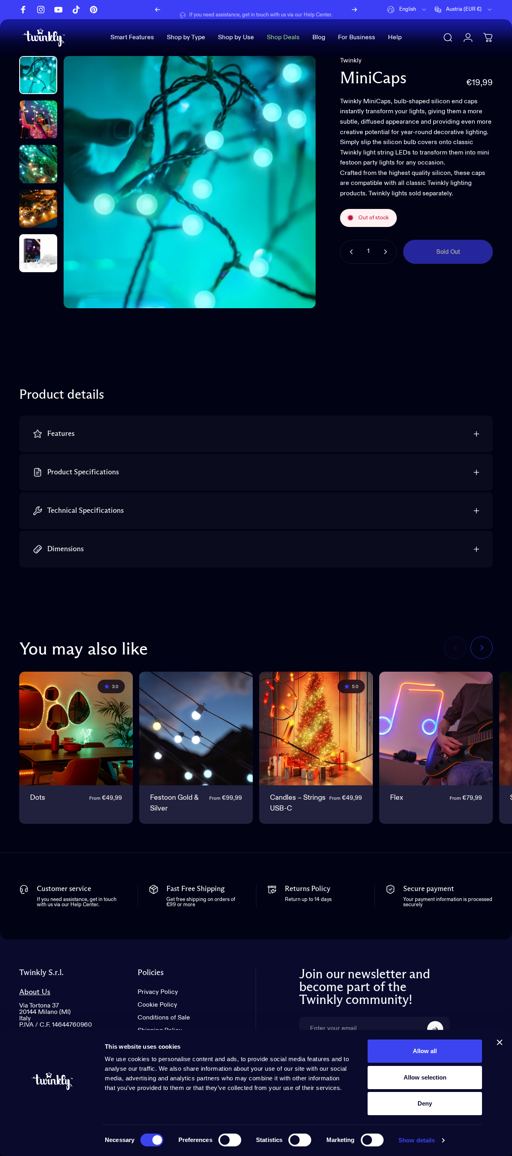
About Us (34, 992)
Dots (37, 797)
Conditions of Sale (164, 1018)
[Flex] (436, 728)
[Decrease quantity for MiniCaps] (349, 251)
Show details (416, 1140)
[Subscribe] (435, 1029)
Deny (425, 1103)
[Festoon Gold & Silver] (196, 728)
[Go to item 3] (38, 164)
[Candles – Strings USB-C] (316, 728)
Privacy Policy (158, 992)
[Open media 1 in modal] (190, 182)
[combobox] (407, 9)
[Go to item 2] (38, 119)
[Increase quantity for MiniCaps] (387, 251)
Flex (396, 797)
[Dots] (76, 728)
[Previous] (157, 9)
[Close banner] (499, 1042)
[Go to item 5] (38, 253)
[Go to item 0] (38, 75)
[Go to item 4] (38, 209)
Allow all (425, 1051)
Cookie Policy (157, 1005)
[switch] (229, 1140)
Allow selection (425, 1077)
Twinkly (351, 61)
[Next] (354, 9)
